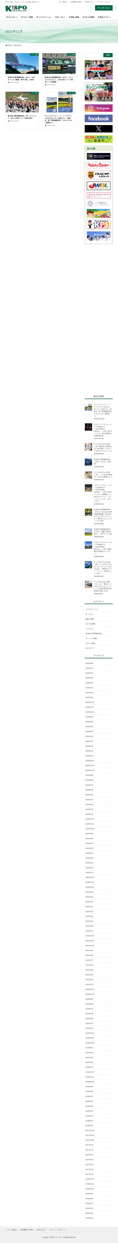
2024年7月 (89, 785)
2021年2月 (89, 984)
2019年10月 (90, 1043)
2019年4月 (89, 1057)
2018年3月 (89, 1116)
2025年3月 (89, 746)
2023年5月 (89, 853)
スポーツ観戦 (90, 643)
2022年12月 (90, 877)
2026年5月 (89, 678)
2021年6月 (89, 965)
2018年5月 (89, 1106)
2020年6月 (89, 1014)
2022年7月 (89, 902)
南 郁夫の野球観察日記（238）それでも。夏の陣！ (102, 461)
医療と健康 (90, 619)
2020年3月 (89, 1023)
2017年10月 (90, 1140)
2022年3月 (89, 921)
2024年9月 (89, 775)
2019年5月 (89, 1053)
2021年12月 (90, 936)
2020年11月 (90, 994)
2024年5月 (89, 795)
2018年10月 (90, 1082)
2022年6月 (89, 907)
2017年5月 (89, 1155)
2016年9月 (89, 1194)
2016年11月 (90, 1184)
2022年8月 (89, 897)
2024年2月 (89, 809)
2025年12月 (90, 702)
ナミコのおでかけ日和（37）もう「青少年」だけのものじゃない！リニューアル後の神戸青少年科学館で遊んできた (103, 586)
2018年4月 (89, 1111)
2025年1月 (89, 756)
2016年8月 (89, 1199)
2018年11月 (90, 1077)
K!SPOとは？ (89, 2)
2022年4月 (89, 916)
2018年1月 (89, 1125)
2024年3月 (89, 804)
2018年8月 (89, 1091)
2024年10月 (90, 770)
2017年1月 (89, 1174)
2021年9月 (89, 950)
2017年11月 (90, 1135)
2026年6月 (89, 673)
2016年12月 (90, 1179)
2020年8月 (89, 1004)
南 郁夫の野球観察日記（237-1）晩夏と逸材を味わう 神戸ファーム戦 (103, 531)
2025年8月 (89, 722)
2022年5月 (89, 911)
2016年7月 (89, 1203)
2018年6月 (89, 1101)
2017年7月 (89, 1150)
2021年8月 (89, 955)
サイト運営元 (63, 2)
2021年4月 (89, 975)
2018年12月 (90, 1072)
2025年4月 (89, 741)
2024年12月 (90, 761)
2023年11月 (90, 824)
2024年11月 (90, 765)
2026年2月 (89, 693)
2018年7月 (89, 1096)
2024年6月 (89, 790)
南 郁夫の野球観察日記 (94, 633)
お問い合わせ (105, 8)
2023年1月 (89, 872)
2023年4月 (89, 858)
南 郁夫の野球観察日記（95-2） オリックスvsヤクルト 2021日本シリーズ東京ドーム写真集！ (59, 79)
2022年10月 (90, 887)
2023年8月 (89, 838)
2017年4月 (89, 1160)
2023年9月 (89, 834)
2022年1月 (89, 931)
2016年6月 (89, 1208)
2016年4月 (89, 1218)
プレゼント (90, 629)
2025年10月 (90, 712)
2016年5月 (89, 1213)
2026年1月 (89, 697)
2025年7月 (89, 726)
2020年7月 (89, 1009)
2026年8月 (89, 663)
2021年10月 (90, 946)
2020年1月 (89, 1028)
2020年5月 (89, 1018)
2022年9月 (89, 892)
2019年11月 (90, 1038)
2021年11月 (90, 941)
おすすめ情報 (90, 624)
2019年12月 (90, 1033)
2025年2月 (89, 751)
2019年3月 (89, 1062)
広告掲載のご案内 (75, 2)
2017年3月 (89, 1164)
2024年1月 (89, 814)
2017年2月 (89, 1169)
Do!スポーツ (90, 648)
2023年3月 (89, 863)
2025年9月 (89, 717)
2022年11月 (90, 882)
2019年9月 (89, 1048)
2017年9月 (89, 1145)
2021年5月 (89, 970)
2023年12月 (90, 819)
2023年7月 (89, 843)
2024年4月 (89, 800)
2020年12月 (90, 989)
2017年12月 (90, 1130)
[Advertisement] (99, 281)
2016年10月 (90, 1189)
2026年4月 (89, 683)
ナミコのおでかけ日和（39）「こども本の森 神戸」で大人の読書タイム (103, 474)
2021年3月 (89, 980)
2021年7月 (89, 960)
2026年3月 (89, 688)
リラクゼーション (92, 609)
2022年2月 (89, 926)
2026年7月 (89, 668)
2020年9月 (89, 999)
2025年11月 (90, 707)
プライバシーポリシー (104, 2)
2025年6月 (89, 731)
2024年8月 (89, 780)
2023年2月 (89, 868)
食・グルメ (90, 614)
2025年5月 (89, 736)
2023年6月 (89, 848)
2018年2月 (89, 1121)
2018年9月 (89, 1087)
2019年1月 (89, 1067)
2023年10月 (90, 829)
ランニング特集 (91, 638)
